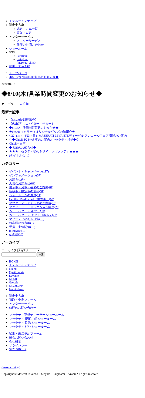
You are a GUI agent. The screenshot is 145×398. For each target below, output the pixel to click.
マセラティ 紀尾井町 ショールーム (32, 318)
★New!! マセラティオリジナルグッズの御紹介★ (42, 131)
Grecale (13, 282)
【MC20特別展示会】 (23, 119)
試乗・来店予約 (19, 66)
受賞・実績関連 (22, 227)
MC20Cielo (16, 285)
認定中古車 (16, 295)
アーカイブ (9, 250)
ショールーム (18, 48)
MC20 (13, 279)
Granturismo (16, 289)
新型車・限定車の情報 (26, 191)
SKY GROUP (17, 349)
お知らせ (17, 179)
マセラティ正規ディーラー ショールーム (36, 314)
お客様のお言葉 (21, 223)
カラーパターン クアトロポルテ (33, 215)
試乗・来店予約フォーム (25, 333)
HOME (13, 261)
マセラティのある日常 (26, 219)
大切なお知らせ (22, 183)
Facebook (22, 55)
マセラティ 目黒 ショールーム (29, 322)
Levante (14, 275)
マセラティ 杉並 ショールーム (29, 326)
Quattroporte (16, 272)
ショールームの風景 (25, 195)
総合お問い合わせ (21, 337)
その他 (16, 234)
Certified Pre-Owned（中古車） (31, 199)
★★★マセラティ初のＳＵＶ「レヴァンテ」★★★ (44, 151)
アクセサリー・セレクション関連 (34, 207)
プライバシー (18, 345)
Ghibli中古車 (17, 143)
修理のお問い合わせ (30, 44)
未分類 (24, 103)
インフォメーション (25, 175)
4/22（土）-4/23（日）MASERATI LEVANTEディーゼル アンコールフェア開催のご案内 (68, 135)
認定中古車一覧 (27, 28)
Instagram (26, 61)
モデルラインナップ (22, 20)
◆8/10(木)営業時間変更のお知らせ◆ (34, 127)
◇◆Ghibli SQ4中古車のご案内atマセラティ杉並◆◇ (44, 139)
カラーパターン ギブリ (27, 211)
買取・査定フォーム (22, 299)
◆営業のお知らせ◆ (22, 147)
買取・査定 (24, 32)
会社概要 (15, 341)
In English (17, 230)
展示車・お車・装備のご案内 (31, 187)
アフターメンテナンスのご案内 (32, 203)
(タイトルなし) (19, 155)
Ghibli (13, 268)
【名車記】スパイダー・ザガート (31, 123)
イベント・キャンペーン (29, 171)
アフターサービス (29, 40)
